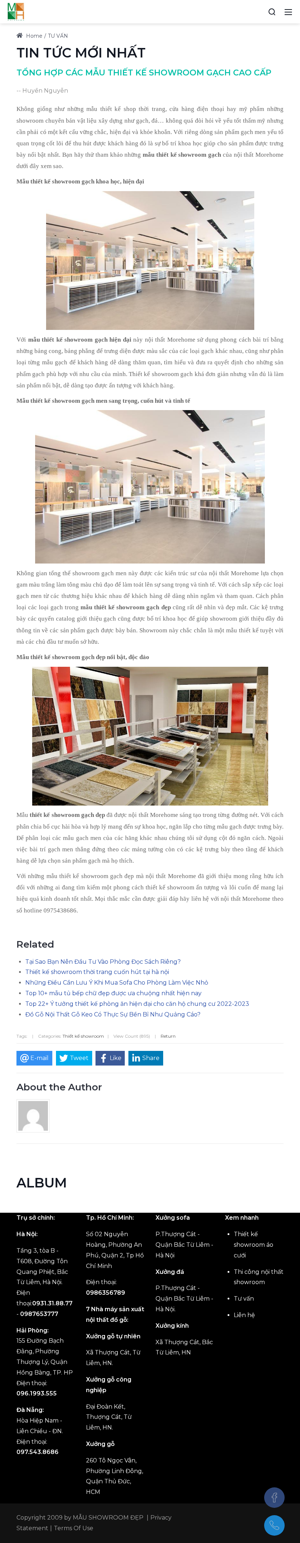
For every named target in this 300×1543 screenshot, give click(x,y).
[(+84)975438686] (274, 1525)
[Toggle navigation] (288, 11)
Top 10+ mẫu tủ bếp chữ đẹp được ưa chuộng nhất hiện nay (113, 993)
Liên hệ (244, 1315)
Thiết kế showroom (83, 1036)
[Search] (272, 11)
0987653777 (39, 1313)
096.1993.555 (36, 1393)
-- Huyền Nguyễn (42, 90)
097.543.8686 (37, 1452)
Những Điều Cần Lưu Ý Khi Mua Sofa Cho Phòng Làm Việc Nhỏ (116, 982)
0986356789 (105, 1292)
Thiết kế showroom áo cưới (253, 1245)
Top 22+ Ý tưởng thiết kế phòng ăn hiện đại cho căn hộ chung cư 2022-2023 (137, 1003)
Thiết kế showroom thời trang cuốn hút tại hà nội (97, 971)
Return (168, 1036)
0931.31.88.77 (52, 1303)
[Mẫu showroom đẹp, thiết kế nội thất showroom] (15, 11)
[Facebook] (274, 1497)
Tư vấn (244, 1298)
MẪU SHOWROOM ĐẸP (108, 1517)
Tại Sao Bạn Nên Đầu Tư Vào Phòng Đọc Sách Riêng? (103, 961)
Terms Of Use (73, 1528)
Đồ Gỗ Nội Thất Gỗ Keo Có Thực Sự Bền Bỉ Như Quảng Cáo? (112, 1014)
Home (33, 36)
